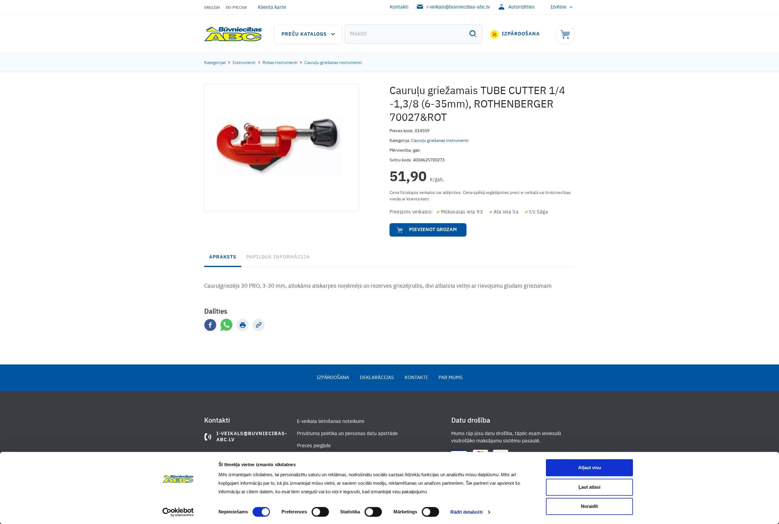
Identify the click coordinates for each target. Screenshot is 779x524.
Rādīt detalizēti (466, 512)
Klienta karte (272, 7)
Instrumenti (244, 63)
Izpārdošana (521, 34)
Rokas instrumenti (280, 63)
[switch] (320, 512)
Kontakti (399, 7)
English (212, 8)
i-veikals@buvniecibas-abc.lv (458, 7)
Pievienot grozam (433, 229)
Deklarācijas (377, 377)
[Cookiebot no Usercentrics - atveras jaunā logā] (178, 512)
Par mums (450, 377)
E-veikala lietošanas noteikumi (330, 421)
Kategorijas (215, 63)
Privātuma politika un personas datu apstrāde (347, 433)
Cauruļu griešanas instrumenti (333, 63)
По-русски (236, 8)
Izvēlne (558, 7)
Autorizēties (521, 7)
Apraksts (222, 257)
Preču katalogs (304, 34)
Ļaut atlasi (589, 487)
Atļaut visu (589, 467)
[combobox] (413, 34)
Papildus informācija (278, 257)
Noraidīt (589, 506)
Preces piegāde (314, 446)
